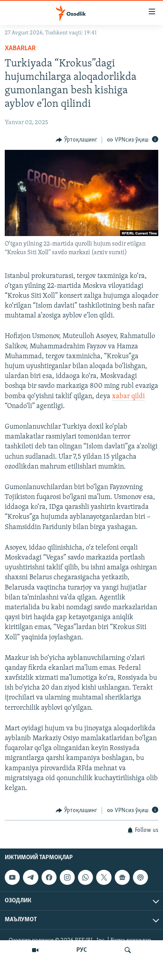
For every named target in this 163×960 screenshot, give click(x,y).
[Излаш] (128, 950)
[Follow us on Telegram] (30, 877)
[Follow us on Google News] (122, 877)
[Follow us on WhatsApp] (85, 877)
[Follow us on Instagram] (67, 877)
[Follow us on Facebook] (49, 877)
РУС (81, 950)
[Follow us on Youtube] (12, 877)
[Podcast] (140, 877)
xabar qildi (128, 396)
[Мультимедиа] (35, 950)
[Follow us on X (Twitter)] (103, 877)
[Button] (76, 140)
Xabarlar (20, 48)
